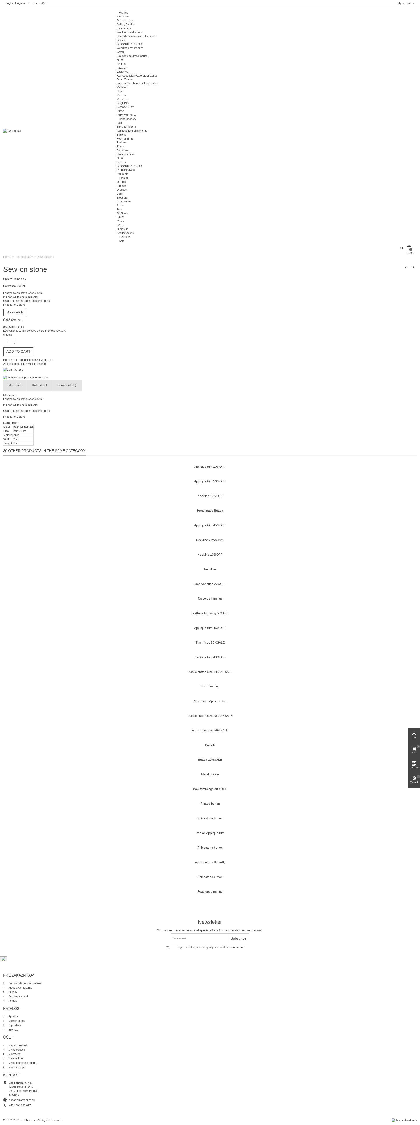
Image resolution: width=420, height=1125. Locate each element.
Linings (121, 63)
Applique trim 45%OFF (210, 525)
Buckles (121, 142)
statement (237, 947)
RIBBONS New (126, 170)
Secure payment (18, 996)
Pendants (122, 174)
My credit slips (16, 1067)
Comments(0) (66, 385)
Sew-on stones (126, 154)
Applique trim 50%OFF (210, 481)
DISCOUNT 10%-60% (130, 44)
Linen (120, 91)
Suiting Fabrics (126, 24)
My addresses (16, 1049)
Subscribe (238, 938)
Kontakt (12, 1000)
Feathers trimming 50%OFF (210, 613)
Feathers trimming (210, 891)
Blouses (121, 185)
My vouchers (15, 1058)
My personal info (18, 1045)
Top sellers (14, 1025)
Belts (120, 193)
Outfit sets (122, 213)
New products (16, 1020)
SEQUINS (123, 103)
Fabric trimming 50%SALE (210, 730)
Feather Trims (125, 138)
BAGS (120, 217)
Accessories (124, 201)
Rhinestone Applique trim (210, 701)
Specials (13, 1016)
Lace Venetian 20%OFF (210, 584)
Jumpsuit (122, 229)
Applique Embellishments (132, 130)
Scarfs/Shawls (125, 233)
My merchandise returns (22, 1062)
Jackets (121, 181)
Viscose (121, 95)
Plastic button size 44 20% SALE (210, 671)
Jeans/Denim (125, 79)
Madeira (122, 87)
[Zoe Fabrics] (12, 130)
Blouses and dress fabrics (132, 56)
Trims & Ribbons (126, 126)
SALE (120, 225)
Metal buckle (210, 774)
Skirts (120, 205)
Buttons (121, 134)
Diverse (121, 40)
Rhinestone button (210, 818)
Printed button (210, 803)
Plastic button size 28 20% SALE (210, 715)
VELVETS (122, 99)
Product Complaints (20, 987)
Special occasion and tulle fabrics (137, 36)
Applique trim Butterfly (210, 862)
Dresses (122, 189)
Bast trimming (210, 686)
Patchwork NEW (126, 115)
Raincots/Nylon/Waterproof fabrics (137, 75)
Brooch (210, 745)
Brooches (122, 150)
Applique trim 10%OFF (210, 466)
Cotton (121, 52)
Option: (7, 279)
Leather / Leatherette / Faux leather (137, 83)
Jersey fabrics (125, 20)
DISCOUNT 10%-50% (130, 166)
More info (14, 385)
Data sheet (39, 385)
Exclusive (122, 71)
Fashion (124, 178)
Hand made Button (210, 510)
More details (14, 312)
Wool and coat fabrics (129, 32)
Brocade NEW (125, 107)
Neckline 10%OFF (210, 496)
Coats (120, 221)
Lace (120, 122)
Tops (119, 209)
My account (405, 3)
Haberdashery (127, 118)
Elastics (121, 146)
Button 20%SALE (210, 759)
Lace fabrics (124, 28)
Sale (121, 240)
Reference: (9, 286)
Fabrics (123, 12)
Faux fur (121, 67)
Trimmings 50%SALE (210, 642)
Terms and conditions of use (25, 983)
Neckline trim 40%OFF (210, 657)
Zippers (121, 162)
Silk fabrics (123, 16)
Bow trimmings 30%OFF (210, 789)
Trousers (122, 197)
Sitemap (13, 1029)
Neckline (210, 569)
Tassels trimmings (210, 598)
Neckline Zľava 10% (210, 540)
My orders (14, 1054)
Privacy (12, 992)
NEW (120, 59)
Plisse (120, 111)
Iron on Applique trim (210, 833)
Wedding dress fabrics (130, 48)
